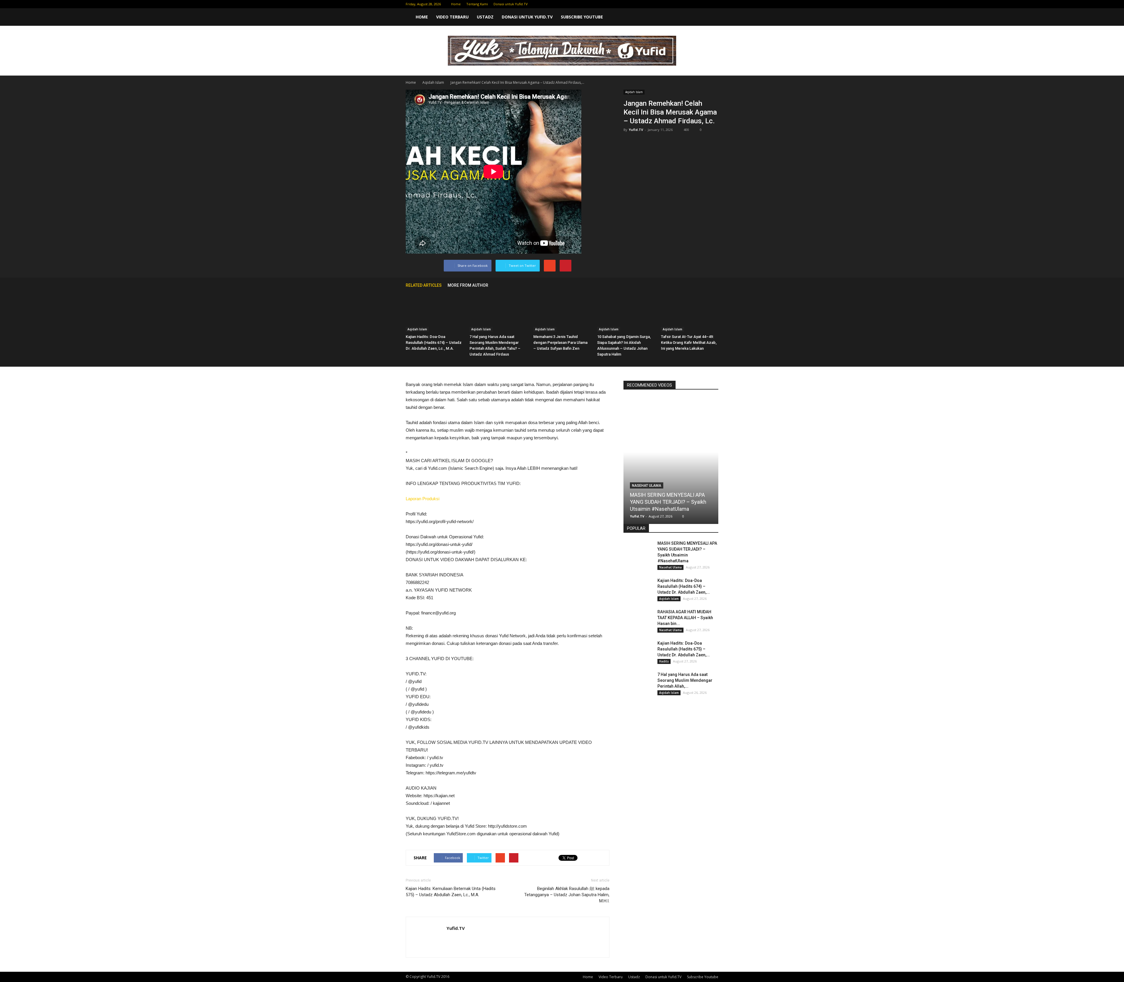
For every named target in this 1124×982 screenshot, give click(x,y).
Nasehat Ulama (646, 486)
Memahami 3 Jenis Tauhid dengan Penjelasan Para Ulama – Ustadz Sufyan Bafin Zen (560, 342)
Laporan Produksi (422, 498)
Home (456, 4)
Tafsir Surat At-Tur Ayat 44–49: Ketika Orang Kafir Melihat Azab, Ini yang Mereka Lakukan (689, 342)
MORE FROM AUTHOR (468, 285)
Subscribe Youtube (582, 17)
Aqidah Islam (634, 92)
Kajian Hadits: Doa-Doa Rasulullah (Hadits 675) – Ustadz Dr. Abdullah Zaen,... (683, 649)
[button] (711, 17)
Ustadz (485, 17)
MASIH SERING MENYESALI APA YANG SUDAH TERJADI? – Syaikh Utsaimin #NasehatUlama (668, 502)
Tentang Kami (477, 4)
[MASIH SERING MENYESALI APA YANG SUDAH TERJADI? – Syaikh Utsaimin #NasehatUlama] (670, 455)
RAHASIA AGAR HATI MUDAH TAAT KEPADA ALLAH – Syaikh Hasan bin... (685, 617)
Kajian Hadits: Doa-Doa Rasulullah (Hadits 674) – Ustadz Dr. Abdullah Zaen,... (683, 586)
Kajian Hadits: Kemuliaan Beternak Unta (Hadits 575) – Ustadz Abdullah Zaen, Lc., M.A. (451, 891)
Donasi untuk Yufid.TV (511, 4)
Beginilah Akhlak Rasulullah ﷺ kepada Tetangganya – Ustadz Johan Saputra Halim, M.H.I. (566, 895)
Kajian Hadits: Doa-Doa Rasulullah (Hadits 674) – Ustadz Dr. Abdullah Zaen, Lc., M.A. (434, 342)
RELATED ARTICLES (424, 285)
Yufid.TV (636, 129)
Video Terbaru (452, 17)
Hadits (664, 661)
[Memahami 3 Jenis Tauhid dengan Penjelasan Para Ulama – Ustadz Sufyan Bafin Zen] (562, 312)
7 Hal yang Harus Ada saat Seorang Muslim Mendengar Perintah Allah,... (684, 680)
